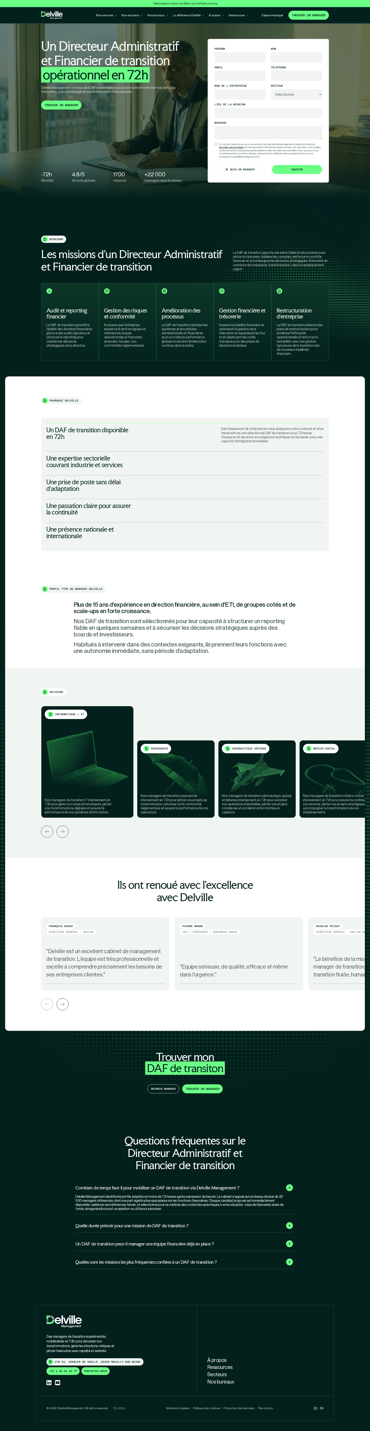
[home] (52, 15)
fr (315, 1408)
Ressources (220, 1367)
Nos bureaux (220, 1382)
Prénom (220, 48)
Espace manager (272, 15)
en (322, 1408)
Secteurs (217, 1374)
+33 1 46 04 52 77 (63, 1371)
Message (221, 122)
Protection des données (239, 1408)
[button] (47, 1004)
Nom (273, 48)
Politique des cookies (206, 1408)
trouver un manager (61, 105)
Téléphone (278, 67)
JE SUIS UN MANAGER (240, 169)
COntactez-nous (95, 1371)
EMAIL (219, 67)
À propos (217, 1360)
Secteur (277, 85)
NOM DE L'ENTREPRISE (231, 85)
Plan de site (265, 1408)
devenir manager (163, 1088)
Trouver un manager (308, 15)
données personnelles (231, 147)
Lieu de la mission (230, 104)
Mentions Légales (177, 1408)
